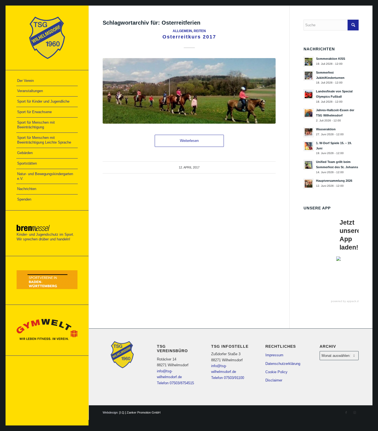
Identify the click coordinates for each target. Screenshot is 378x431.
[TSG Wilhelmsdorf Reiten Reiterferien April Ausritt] (189, 91)
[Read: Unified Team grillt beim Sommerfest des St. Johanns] (309, 165)
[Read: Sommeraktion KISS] (309, 62)
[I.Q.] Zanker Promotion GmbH (139, 412)
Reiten (200, 31)
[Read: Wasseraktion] (309, 132)
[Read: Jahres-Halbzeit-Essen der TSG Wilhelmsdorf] (309, 113)
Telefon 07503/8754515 (175, 383)
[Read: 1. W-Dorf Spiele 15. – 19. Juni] (309, 146)
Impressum (274, 355)
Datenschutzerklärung (282, 364)
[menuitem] (47, 81)
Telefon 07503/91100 (227, 378)
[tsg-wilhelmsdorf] (47, 38)
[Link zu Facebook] (346, 412)
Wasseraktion (326, 129)
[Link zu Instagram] (354, 412)
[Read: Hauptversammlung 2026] (309, 184)
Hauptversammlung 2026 (334, 180)
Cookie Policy (276, 372)
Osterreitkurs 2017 (189, 37)
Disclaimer (273, 380)
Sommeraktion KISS (330, 58)
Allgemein (182, 31)
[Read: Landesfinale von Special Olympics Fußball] (309, 94)
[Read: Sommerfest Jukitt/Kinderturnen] (309, 76)
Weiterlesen (189, 141)
